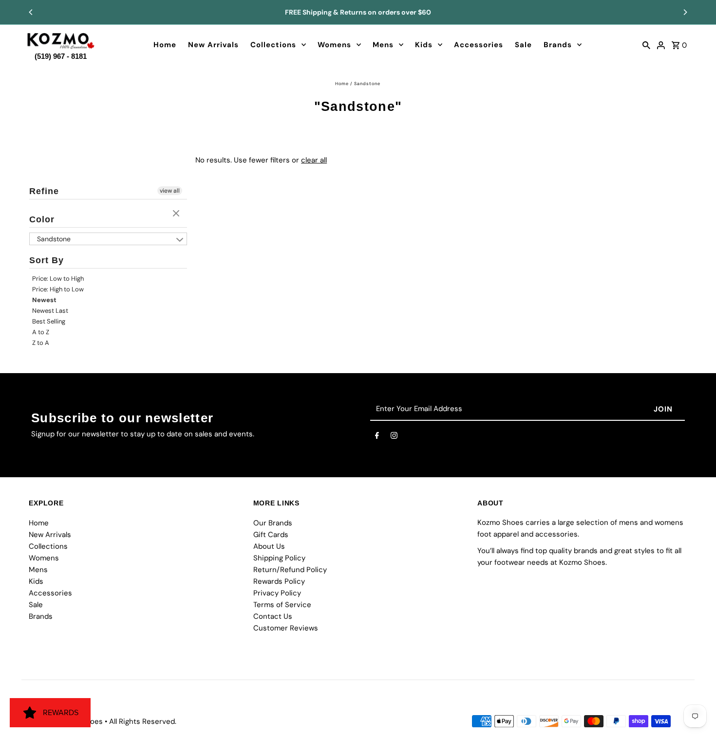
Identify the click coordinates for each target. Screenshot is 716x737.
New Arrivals (213, 45)
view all (170, 191)
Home (164, 45)
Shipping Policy (279, 558)
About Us (269, 546)
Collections (273, 45)
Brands (558, 45)
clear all (314, 160)
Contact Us (272, 616)
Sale (523, 45)
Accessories (478, 45)
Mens (383, 45)
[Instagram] (394, 437)
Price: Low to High (58, 278)
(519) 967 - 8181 (61, 54)
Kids (424, 45)
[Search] (646, 44)
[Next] (685, 12)
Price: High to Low (58, 289)
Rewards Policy (279, 581)
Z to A (40, 343)
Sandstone (54, 238)
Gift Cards (270, 534)
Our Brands (272, 523)
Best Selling (48, 321)
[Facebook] (377, 437)
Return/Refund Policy (290, 570)
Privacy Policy (277, 593)
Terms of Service (282, 605)
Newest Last (50, 310)
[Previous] (31, 12)
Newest (44, 300)
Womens (334, 45)
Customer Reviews (285, 628)
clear (177, 214)
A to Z (40, 332)
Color (42, 219)
